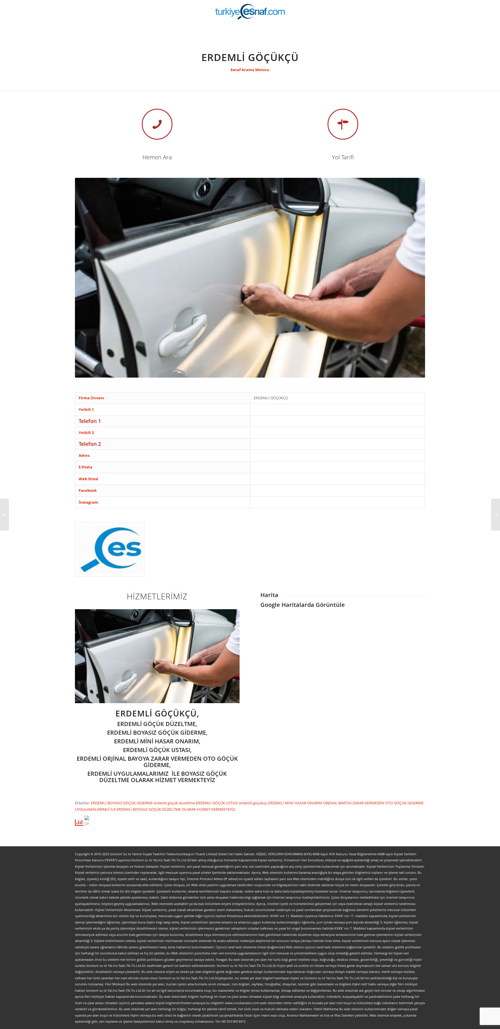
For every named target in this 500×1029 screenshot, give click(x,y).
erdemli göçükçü (253, 803)
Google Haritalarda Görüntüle (302, 605)
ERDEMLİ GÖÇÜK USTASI (217, 803)
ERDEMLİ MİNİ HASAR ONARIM (295, 803)
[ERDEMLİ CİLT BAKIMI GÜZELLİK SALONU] (495, 515)
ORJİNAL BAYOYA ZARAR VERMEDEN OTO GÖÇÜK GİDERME (373, 803)
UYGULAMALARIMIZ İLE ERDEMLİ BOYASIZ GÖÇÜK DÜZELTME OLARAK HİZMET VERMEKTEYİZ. (155, 809)
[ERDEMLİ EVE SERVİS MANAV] (4, 515)
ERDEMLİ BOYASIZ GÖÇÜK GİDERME (122, 803)
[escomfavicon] (110, 550)
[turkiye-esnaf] (250, 11)
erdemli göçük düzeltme (175, 803)
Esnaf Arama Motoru (250, 69)
